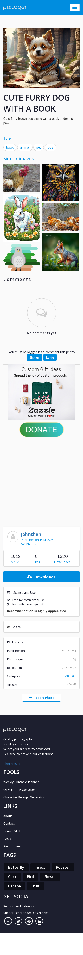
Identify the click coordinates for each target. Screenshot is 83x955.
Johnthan (31, 534)
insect (40, 867)
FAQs (7, 839)
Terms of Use (13, 831)
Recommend (12, 846)
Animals (70, 675)
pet (38, 147)
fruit (35, 886)
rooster (63, 867)
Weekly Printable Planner (21, 782)
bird (30, 876)
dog (50, 147)
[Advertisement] (41, 481)
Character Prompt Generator (23, 797)
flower (50, 876)
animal (25, 147)
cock (12, 876)
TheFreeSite (12, 764)
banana (14, 886)
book (10, 147)
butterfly (16, 867)
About (7, 816)
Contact (9, 823)
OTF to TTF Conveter (19, 789)
